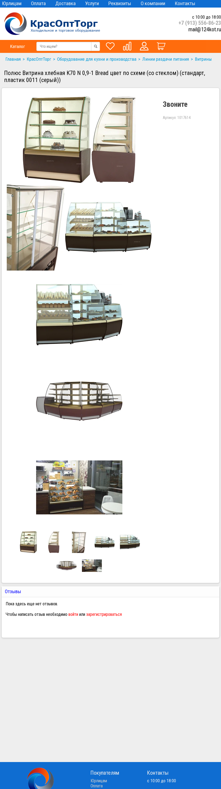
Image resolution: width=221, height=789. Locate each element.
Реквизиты (119, 3)
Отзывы (13, 591)
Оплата (38, 3)
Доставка (65, 3)
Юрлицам (12, 3)
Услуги (92, 3)
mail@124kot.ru (204, 29)
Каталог (17, 46)
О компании (153, 3)
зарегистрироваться (104, 614)
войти (73, 614)
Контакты (185, 3)
